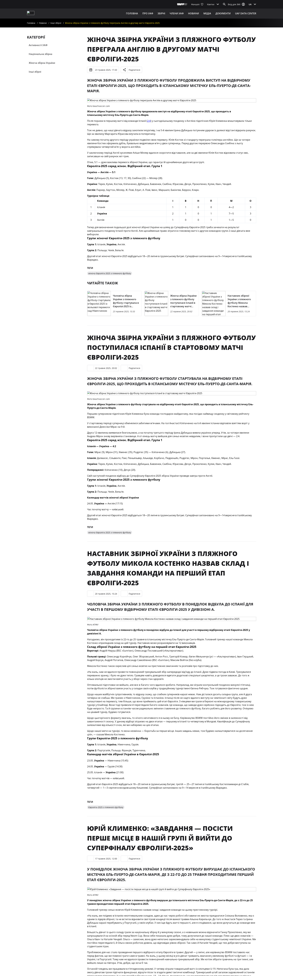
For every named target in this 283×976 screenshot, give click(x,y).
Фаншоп (195, 4)
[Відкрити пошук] (224, 4)
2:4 (148, 120)
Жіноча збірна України (42, 62)
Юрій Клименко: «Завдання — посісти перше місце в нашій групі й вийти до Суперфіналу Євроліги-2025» (160, 838)
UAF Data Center (245, 13)
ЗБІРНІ (161, 13)
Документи (223, 13)
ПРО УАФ (147, 13)
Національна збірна (40, 54)
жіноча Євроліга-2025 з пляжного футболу (109, 273)
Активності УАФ (38, 45)
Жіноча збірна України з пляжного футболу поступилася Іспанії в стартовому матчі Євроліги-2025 (171, 347)
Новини (193, 13)
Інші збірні (55, 23)
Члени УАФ (177, 13)
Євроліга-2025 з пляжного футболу (105, 807)
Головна (132, 13)
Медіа (207, 13)
